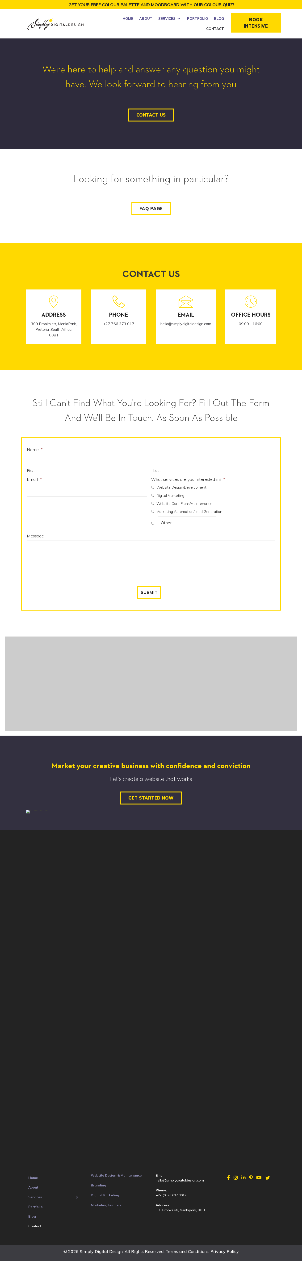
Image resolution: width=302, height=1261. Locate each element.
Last (157, 470)
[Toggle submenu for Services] (179, 18)
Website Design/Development (181, 487)
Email (34, 479)
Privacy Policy (224, 1251)
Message (35, 536)
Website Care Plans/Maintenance (184, 503)
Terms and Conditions (187, 1251)
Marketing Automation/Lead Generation (189, 511)
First (30, 470)
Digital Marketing (170, 495)
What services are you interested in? (188, 479)
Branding (98, 1185)
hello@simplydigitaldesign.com (180, 1180)
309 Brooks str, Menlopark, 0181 (180, 1210)
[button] (256, 23)
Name (35, 449)
